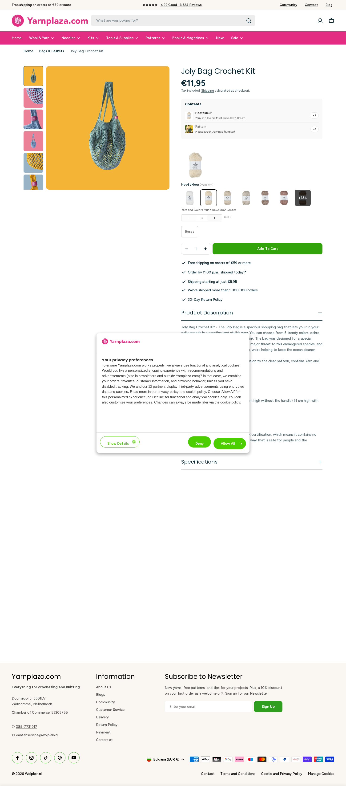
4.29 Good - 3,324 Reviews (181, 5)
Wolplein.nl (33, 774)
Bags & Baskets (51, 51)
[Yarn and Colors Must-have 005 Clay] (265, 197)
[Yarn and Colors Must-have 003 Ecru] (227, 197)
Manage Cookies (321, 774)
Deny (199, 443)
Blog (329, 5)
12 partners (157, 386)
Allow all (228, 443)
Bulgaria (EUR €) (166, 759)
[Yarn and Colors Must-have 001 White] (189, 197)
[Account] (320, 21)
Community (288, 5)
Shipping (207, 90)
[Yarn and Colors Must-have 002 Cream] (208, 197)
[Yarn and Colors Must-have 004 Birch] (246, 197)
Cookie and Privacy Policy (281, 774)
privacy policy (168, 392)
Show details (118, 443)
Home (28, 51)
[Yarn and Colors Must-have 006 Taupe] (283, 197)
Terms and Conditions (237, 774)
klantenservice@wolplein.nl (37, 735)
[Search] (249, 21)
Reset (189, 231)
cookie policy (196, 392)
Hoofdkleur (197, 185)
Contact (311, 5)
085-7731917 (26, 727)
